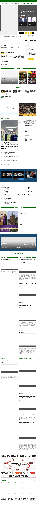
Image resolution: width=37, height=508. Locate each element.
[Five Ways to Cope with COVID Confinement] (27, 340)
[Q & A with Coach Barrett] (27, 49)
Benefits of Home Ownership (25, 360)
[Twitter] (28, 33)
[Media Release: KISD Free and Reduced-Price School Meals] (23, 74)
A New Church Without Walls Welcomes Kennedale (18, 499)
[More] (33, 33)
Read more (22, 24)
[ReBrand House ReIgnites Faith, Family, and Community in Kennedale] (3, 195)
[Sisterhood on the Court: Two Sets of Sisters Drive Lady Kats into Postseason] (25, 495)
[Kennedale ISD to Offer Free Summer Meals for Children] (32, 74)
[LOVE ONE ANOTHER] (23, 19)
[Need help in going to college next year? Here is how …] (3, 161)
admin (6, 45)
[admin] (2, 45)
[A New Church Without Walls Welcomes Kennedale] (18, 495)
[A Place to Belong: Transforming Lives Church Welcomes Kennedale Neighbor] (3, 191)
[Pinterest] (31, 33)
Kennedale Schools (17, 3)
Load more (30, 58)
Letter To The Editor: (8, 198)
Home (12, 3)
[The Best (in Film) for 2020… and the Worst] (9, 368)
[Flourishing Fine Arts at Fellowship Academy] (3, 165)
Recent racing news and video (6, 56)
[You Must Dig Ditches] (32, 19)
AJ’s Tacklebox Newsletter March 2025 (10, 202)
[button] (32, 0)
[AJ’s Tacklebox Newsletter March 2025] (3, 203)
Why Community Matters (6, 259)
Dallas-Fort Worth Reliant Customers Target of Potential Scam (18, 57)
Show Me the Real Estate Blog (25, 376)
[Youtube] (35, 1)
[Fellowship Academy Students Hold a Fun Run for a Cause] (3, 153)
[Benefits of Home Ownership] (27, 367)
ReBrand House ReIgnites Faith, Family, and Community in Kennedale (15, 194)
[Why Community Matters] (9, 265)
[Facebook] (33, 1)
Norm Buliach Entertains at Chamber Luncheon (32, 54)
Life (24, 3)
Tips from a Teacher (32, 45)
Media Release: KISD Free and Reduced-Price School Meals (11, 488)
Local (28, 3)
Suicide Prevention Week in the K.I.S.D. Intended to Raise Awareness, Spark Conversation (27, 261)
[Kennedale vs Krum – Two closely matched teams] (3, 97)
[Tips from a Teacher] (27, 45)
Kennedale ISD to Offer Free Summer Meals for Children (18, 488)
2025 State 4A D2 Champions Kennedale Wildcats (20, 91)
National (3, 78)
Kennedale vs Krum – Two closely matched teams (8, 97)
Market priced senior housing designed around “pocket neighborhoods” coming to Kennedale (27, 398)
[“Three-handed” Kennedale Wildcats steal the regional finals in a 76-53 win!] (21, 140)
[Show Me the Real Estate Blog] (27, 382)
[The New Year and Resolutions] (27, 314)
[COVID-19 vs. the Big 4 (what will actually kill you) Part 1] (27, 291)
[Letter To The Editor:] (3, 199)
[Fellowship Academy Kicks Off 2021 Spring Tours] (3, 157)
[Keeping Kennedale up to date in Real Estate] (27, 432)
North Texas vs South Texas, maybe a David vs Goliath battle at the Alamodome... (33, 91)
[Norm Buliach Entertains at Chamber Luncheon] (27, 54)
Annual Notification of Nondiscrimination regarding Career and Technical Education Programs (4, 489)
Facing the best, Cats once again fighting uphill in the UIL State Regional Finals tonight (8, 92)
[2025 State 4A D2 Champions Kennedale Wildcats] (15, 91)
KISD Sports (21, 79)
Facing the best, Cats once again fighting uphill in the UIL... (25, 488)
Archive (32, 3)
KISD (25, 140)
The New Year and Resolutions (25, 305)
